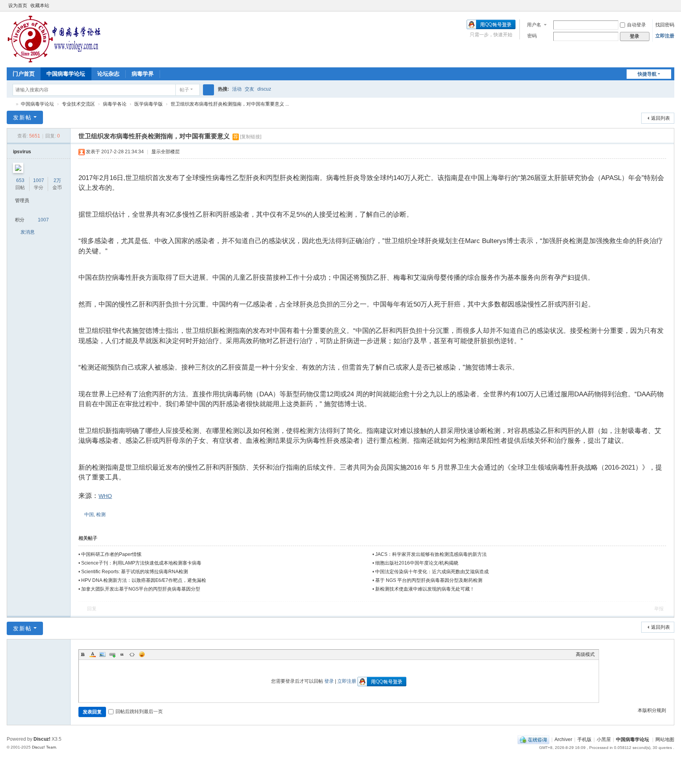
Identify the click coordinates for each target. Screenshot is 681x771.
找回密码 (664, 25)
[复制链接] (250, 136)
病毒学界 (143, 74)
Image (102, 654)
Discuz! (41, 739)
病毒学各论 (115, 104)
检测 (101, 514)
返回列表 (660, 118)
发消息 (27, 232)
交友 (249, 89)
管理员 (22, 200)
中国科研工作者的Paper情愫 (111, 554)
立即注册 (664, 36)
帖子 (184, 90)
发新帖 (22, 117)
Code (132, 654)
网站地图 (664, 739)
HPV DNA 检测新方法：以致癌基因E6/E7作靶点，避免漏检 (143, 580)
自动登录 (636, 25)
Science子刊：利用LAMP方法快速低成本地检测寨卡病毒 (141, 563)
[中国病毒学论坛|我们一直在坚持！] (54, 38)
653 (20, 180)
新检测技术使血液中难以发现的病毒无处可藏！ (424, 589)
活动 (237, 89)
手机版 (584, 739)
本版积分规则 (652, 710)
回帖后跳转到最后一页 (139, 711)
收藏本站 (39, 5)
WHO (105, 496)
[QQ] (533, 739)
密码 (532, 36)
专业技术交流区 (78, 104)
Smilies (142, 654)
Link (112, 654)
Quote (122, 654)
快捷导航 (647, 74)
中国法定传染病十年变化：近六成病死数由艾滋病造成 (432, 571)
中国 (89, 514)
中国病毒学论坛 (66, 74)
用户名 (534, 25)
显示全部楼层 (165, 151)
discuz (264, 89)
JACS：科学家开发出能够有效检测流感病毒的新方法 (431, 554)
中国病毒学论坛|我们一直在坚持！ (10, 104)
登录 (329, 681)
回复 (92, 608)
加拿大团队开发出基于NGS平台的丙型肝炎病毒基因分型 (140, 589)
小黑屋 (604, 739)
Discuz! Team (44, 747)
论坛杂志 (108, 74)
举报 (659, 608)
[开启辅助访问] (663, 5)
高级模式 (585, 654)
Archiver (563, 739)
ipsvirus (22, 151)
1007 (38, 180)
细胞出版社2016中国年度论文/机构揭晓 (416, 563)
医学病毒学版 (148, 104)
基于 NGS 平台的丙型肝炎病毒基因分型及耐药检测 (428, 580)
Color (93, 654)
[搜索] (208, 89)
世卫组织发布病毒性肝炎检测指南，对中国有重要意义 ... (230, 104)
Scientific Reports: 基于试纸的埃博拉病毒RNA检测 (134, 571)
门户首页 (24, 74)
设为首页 (17, 5)
